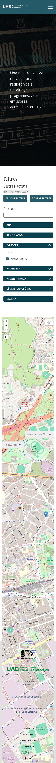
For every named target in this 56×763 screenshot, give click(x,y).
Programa (13, 268)
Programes (28, 746)
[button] (46, 514)
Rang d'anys (14, 235)
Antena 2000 (20, 191)
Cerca (8, 209)
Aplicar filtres (15, 198)
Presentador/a (16, 278)
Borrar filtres (41, 198)
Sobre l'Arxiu (28, 728)
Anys (28, 752)
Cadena (11, 299)
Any (8, 225)
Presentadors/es (28, 740)
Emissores (28, 734)
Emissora (12, 245)
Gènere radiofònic (18, 288)
